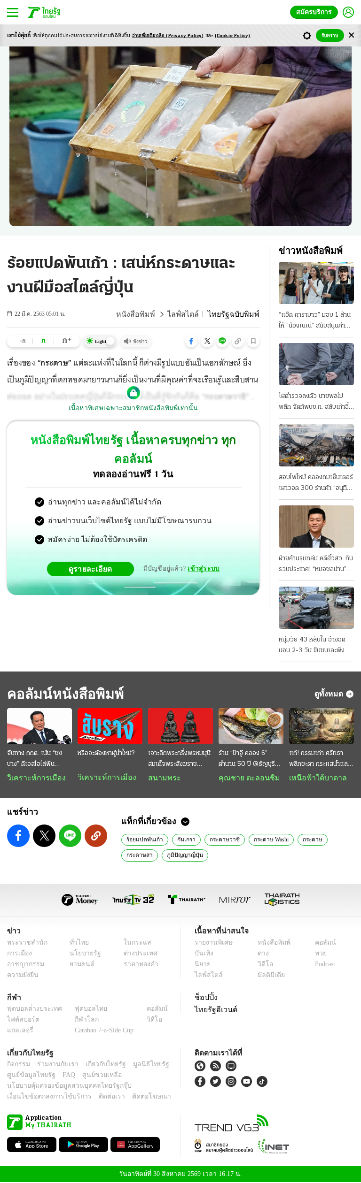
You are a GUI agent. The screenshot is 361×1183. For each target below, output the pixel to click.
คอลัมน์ (320, 943)
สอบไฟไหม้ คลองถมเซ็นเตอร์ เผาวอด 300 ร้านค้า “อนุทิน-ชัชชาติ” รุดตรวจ (316, 484)
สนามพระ (162, 778)
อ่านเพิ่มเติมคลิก (168, 35)
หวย (316, 954)
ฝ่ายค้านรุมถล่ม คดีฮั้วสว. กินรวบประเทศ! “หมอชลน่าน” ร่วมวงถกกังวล (316, 565)
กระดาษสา (138, 855)
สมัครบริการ (316, 11)
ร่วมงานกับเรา (54, 1065)
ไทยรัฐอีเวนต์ (214, 1010)
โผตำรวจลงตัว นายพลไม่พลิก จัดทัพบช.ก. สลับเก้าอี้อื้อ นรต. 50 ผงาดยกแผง (314, 402)
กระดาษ (308, 840)
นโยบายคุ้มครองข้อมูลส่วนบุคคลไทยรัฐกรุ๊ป (62, 1086)
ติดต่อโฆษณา (135, 1097)
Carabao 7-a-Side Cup (102, 1031)
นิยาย (202, 965)
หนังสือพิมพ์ (148, 314)
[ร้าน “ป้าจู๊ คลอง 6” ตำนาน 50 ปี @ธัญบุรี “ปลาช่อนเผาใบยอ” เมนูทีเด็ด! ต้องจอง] (251, 726)
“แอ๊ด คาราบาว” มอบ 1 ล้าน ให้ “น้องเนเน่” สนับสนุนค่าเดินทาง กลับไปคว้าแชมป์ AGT (315, 321)
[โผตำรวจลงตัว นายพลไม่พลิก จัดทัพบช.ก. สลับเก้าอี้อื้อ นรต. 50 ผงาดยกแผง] (316, 364)
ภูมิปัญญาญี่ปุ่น (183, 855)
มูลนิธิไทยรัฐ (141, 1065)
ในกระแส (133, 943)
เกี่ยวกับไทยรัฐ (99, 1065)
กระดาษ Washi (267, 840)
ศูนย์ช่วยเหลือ (92, 1075)
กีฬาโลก (79, 1020)
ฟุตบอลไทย (83, 1009)
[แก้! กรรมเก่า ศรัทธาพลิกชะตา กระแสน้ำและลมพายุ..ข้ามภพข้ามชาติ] (321, 726)
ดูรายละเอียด (94, 550)
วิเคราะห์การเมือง (33, 778)
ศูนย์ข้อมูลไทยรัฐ (28, 1075)
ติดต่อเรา (99, 1097)
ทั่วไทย (77, 943)
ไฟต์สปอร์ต (21, 1020)
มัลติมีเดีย (267, 975)
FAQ (62, 1075)
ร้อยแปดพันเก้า (143, 840)
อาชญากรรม (23, 965)
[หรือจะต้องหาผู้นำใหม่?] (110, 726)
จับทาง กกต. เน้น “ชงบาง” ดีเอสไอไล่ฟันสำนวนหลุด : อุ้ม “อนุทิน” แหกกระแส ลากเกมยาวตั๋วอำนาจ (39, 760)
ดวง (261, 954)
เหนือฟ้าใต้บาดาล (314, 778)
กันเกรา (183, 840)
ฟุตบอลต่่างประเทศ (31, 1009)
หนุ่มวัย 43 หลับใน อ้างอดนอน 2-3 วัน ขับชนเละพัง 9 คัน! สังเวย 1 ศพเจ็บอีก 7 (314, 646)
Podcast (323, 965)
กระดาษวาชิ (220, 840)
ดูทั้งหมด (330, 693)
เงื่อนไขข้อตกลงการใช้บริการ (43, 1097)
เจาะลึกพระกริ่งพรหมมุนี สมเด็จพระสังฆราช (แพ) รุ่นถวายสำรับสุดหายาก (179, 760)
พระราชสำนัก (24, 943)
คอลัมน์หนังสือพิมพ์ (62, 694)
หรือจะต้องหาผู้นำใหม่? (106, 753)
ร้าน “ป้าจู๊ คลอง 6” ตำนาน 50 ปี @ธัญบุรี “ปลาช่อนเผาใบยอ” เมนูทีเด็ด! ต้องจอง (249, 760)
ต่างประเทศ (136, 954)
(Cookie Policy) (233, 35)
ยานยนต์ (79, 965)
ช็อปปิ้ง (205, 998)
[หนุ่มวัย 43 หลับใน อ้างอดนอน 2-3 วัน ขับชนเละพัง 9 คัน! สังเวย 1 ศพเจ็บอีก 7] (316, 608)
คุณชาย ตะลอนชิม (245, 778)
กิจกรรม (18, 1065)
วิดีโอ (262, 965)
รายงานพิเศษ (212, 943)
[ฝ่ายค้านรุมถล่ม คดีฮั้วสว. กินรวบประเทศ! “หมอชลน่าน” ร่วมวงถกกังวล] (316, 526)
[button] (191, 341)
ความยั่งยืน (21, 975)
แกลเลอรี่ (19, 1031)
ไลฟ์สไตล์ (191, 314)
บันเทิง (203, 954)
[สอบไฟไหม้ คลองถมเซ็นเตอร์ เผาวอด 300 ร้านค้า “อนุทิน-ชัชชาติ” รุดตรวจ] (316, 445)
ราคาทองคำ (138, 965)
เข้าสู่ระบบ (202, 549)
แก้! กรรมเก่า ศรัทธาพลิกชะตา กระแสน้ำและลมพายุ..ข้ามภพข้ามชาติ (319, 760)
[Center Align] (351, 35)
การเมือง (18, 954)
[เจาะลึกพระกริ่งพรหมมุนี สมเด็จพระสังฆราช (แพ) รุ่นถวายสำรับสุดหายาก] (180, 726)
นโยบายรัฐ (82, 954)
